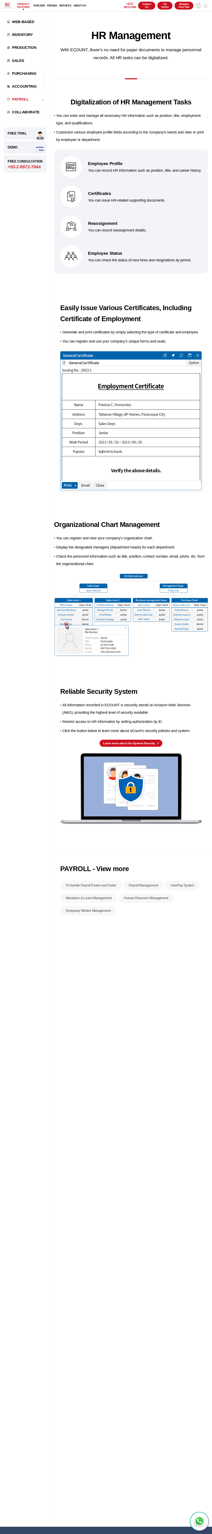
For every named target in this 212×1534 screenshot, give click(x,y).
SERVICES (65, 5)
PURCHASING (24, 73)
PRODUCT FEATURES (23, 6)
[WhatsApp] (199, 1521)
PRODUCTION (24, 47)
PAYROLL (20, 99)
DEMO (12, 147)
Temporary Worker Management (88, 910)
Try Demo (164, 6)
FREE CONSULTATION (25, 165)
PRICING (52, 5)
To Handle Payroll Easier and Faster (90, 885)
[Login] (205, 5)
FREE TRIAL (17, 133)
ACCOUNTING (24, 86)
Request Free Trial (184, 6)
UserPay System (182, 885)
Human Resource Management (146, 898)
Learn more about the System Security (129, 743)
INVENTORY (22, 35)
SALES (18, 61)
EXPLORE (39, 5)
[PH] (7, 5)
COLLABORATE (26, 112)
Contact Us (146, 6)
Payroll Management (143, 885)
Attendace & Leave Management (88, 898)
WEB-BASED (23, 22)
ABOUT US (79, 5)
